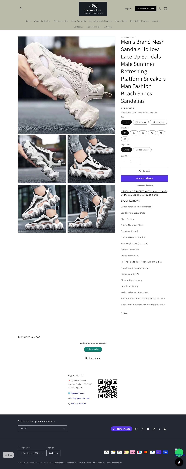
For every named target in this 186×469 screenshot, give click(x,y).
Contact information (114, 463)
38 (134, 133)
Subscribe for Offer (146, 9)
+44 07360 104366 (78, 403)
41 (161, 133)
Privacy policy (71, 463)
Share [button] (126, 313)
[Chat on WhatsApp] (179, 453)
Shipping (136, 112)
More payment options (144, 185)
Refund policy (59, 463)
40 (152, 133)
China (126, 150)
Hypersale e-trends (30, 463)
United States (142, 150)
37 (125, 133)
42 (125, 139)
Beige (126, 122)
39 (143, 133)
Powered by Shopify (44, 463)
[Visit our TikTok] (179, 462)
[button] (21, 9)
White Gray (141, 122)
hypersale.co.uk (78, 393)
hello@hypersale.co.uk (80, 398)
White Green (158, 122)
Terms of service (85, 463)
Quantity (124, 156)
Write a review (93, 349)
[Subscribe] (64, 428)
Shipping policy (99, 463)
